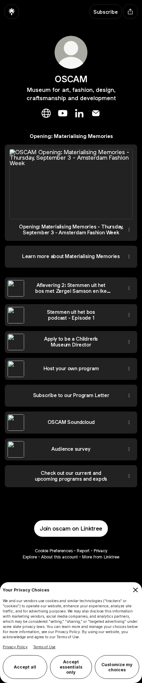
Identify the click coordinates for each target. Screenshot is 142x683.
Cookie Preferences (54, 551)
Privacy (100, 551)
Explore (30, 557)
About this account (59, 557)
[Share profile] (130, 12)
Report (83, 551)
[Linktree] (12, 12)
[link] (46, 113)
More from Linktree (100, 557)
